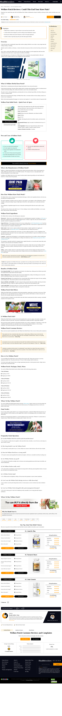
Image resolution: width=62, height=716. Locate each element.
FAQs (52, 50)
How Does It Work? (54, 34)
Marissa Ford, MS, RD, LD (30, 17)
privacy (41, 667)
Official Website (32, 163)
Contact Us (16, 662)
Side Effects (52, 39)
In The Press (16, 671)
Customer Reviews (7, 630)
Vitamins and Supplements (7, 669)
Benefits (52, 37)
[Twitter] (55, 660)
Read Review (21, 548)
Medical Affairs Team (29, 660)
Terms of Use (27, 669)
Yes (18, 608)
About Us (15, 660)
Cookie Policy (27, 665)
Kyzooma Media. (29, 680)
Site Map (27, 671)
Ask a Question (36, 639)
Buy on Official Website (9, 121)
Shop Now (7, 548)
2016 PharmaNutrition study (36, 223)
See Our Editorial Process (8, 624)
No (21, 608)
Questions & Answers (19, 630)
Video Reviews (31, 630)
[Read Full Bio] (11, 620)
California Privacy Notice (18, 667)
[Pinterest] (58, 660)
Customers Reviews (54, 43)
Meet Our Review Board (20, 624)
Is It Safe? (52, 41)
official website (26, 403)
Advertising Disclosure (18, 665)
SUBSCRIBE (55, 1)
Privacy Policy (28, 667)
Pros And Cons (53, 32)
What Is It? (52, 30)
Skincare (3, 667)
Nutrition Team (28, 662)
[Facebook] (53, 660)
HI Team (18, 16)
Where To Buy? (53, 46)
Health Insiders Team (14, 615)
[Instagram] (56, 660)
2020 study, (43, 218)
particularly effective (15, 229)
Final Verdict (53, 48)
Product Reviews (5, 660)
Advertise (15, 669)
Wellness (3, 665)
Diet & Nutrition (5, 662)
